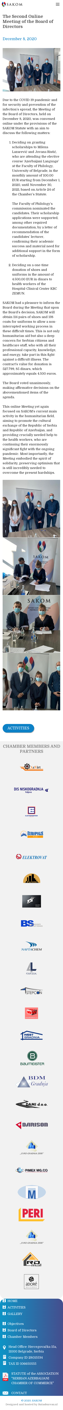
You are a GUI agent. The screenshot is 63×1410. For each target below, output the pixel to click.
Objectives (16, 1324)
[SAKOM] (12, 4)
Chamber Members (23, 1337)
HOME (13, 1301)
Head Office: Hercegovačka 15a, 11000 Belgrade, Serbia (33, 1349)
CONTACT (19, 1393)
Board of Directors (22, 1330)
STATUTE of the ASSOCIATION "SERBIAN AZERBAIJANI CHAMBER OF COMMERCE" (35, 1378)
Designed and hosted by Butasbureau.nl (32, 1404)
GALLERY (15, 1314)
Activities (18, 728)
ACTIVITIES (17, 1307)
